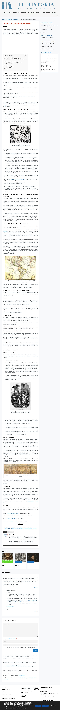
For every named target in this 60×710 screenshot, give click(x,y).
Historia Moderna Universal (13, 513)
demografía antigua (6, 105)
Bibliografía (6, 70)
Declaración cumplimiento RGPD (8, 694)
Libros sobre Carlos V (32, 564)
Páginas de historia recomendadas (8, 698)
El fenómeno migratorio (10, 66)
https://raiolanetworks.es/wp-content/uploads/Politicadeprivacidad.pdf (15, 665)
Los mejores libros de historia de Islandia (49, 58)
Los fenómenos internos (8, 64)
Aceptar (38, 705)
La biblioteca (17, 12)
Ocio (44, 12)
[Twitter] (4, 535)
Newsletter (38, 12)
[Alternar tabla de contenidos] (25, 55)
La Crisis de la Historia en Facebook (47, 43)
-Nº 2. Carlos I (30, 562)
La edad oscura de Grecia (48, 700)
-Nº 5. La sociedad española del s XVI (13, 19)
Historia (3, 19)
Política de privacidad (6, 689)
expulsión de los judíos (32, 600)
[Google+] (7, 535)
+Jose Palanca (25, 692)
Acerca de (54, 12)
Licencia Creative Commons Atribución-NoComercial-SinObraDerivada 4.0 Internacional (20, 528)
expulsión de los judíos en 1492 (18, 179)
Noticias (32, 12)
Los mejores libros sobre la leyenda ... (20, 564)
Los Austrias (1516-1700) (10, 518)
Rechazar (45, 705)
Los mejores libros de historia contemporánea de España (46, 66)
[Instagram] (6, 537)
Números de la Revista (7, 12)
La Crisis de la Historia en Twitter (47, 46)
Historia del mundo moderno (14, 521)
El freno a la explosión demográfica (12, 63)
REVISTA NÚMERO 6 (10, 606)
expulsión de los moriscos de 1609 (14, 601)
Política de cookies (5, 692)
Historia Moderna (18, 562)
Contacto (48, 12)
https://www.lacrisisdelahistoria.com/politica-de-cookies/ (14, 708)
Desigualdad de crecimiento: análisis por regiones (14, 62)
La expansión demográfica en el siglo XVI (11, 61)
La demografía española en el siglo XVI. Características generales (15, 59)
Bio (5, 531)
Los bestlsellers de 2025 (46, 55)
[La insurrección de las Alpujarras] (7, 557)
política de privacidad (12, 638)
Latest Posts (10, 531)
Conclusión (6, 68)
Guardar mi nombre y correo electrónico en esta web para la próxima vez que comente (21, 647)
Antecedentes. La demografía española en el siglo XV (13, 58)
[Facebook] (6, 535)
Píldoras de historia (25, 12)
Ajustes (52, 705)
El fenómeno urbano (9, 67)
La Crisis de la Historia (24, 527)
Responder (36, 587)
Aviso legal (4, 687)
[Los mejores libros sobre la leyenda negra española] (20, 557)
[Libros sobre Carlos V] (33, 557)
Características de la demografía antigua (11, 57)
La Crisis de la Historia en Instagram (47, 48)
